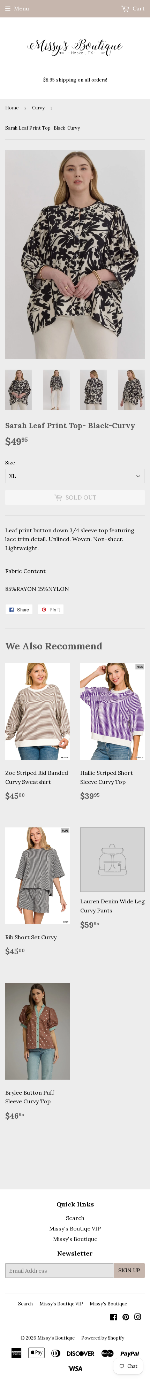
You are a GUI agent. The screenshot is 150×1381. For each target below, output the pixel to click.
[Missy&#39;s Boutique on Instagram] (137, 1317)
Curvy (38, 108)
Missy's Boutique (75, 1238)
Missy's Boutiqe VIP (75, 1228)
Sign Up (129, 1270)
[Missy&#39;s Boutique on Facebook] (113, 1317)
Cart (138, 8)
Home (11, 108)
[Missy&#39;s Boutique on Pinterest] (125, 1317)
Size (10, 463)
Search (75, 1217)
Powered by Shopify (102, 1338)
